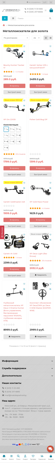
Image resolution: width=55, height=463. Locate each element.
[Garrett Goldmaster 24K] (14, 190)
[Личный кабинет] (51, 2)
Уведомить (41, 275)
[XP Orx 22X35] (14, 107)
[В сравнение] (24, 51)
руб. (44, 2)
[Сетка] (46, 38)
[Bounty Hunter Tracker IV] (14, 53)
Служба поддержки (14, 368)
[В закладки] (24, 46)
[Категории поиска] (13, 18)
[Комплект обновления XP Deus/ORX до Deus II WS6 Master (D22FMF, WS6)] (41, 291)
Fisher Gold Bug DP (38, 119)
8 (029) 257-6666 (35, 12)
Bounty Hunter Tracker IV (13, 66)
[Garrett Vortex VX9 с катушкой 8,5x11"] (41, 53)
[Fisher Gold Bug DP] (41, 107)
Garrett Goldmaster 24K (14, 202)
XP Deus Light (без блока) (38, 254)
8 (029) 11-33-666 (35, 9)
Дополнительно (12, 375)
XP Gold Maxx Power (39, 202)
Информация (10, 361)
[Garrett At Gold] (14, 241)
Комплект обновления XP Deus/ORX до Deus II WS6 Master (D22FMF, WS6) (40, 307)
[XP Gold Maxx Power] (41, 190)
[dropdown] (4, 2)
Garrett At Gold (10, 253)
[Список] (50, 38)
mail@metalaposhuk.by (15, 395)
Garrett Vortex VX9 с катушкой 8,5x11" (39, 66)
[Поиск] (50, 18)
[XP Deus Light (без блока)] (41, 241)
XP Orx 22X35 (9, 119)
